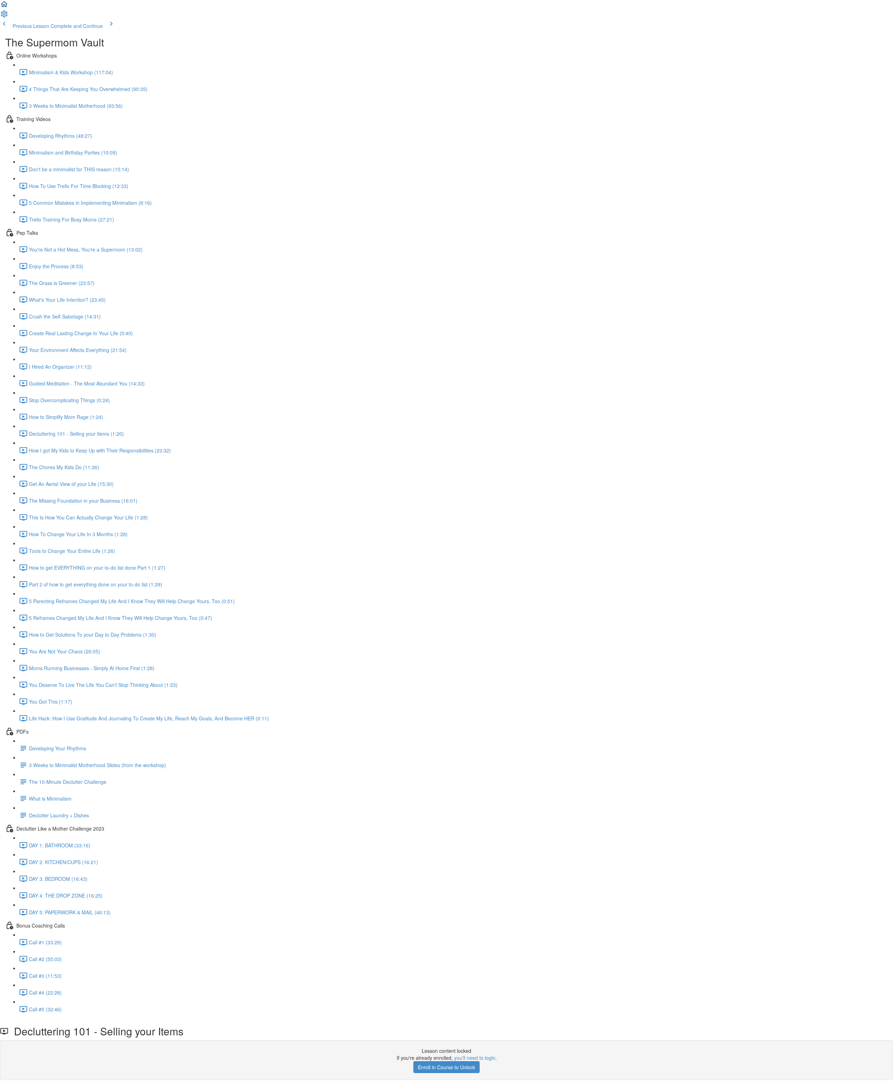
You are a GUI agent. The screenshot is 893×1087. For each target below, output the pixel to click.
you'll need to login (474, 1057)
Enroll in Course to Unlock (446, 1067)
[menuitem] (4, 16)
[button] (4, 6)
